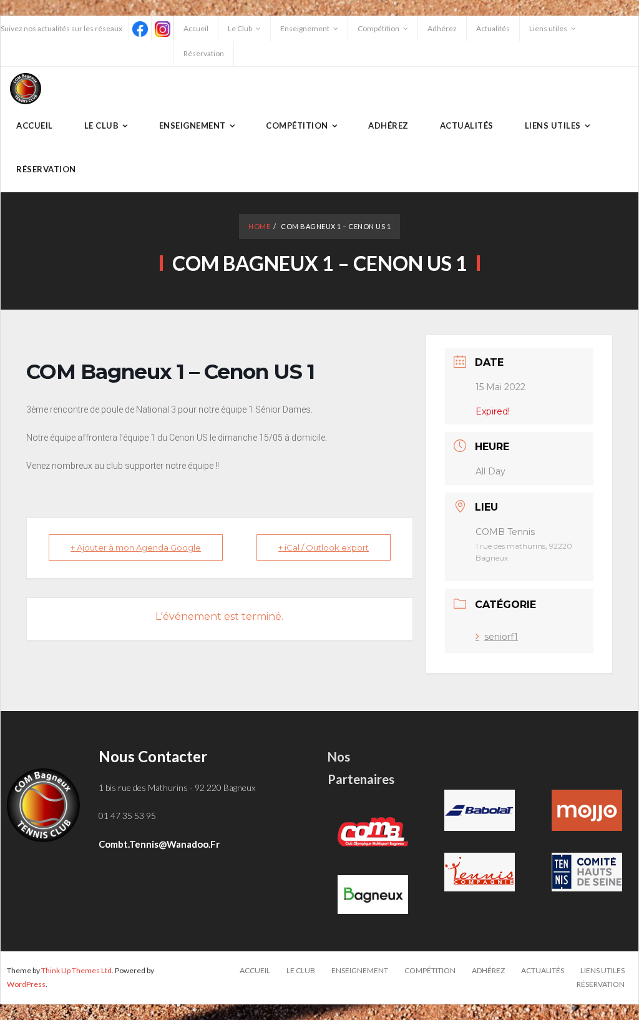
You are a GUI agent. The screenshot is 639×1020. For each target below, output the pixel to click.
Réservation (203, 53)
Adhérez (442, 28)
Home (259, 226)
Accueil (195, 28)
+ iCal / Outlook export (323, 547)
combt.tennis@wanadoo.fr (159, 844)
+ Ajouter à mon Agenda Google (136, 547)
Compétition (378, 28)
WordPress (26, 984)
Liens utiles (548, 28)
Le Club (240, 28)
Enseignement (304, 28)
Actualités (493, 28)
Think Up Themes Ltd (76, 970)
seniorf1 (501, 636)
